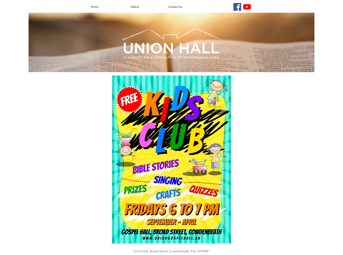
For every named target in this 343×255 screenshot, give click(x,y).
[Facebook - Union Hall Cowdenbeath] (237, 7)
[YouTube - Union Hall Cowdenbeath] (247, 7)
